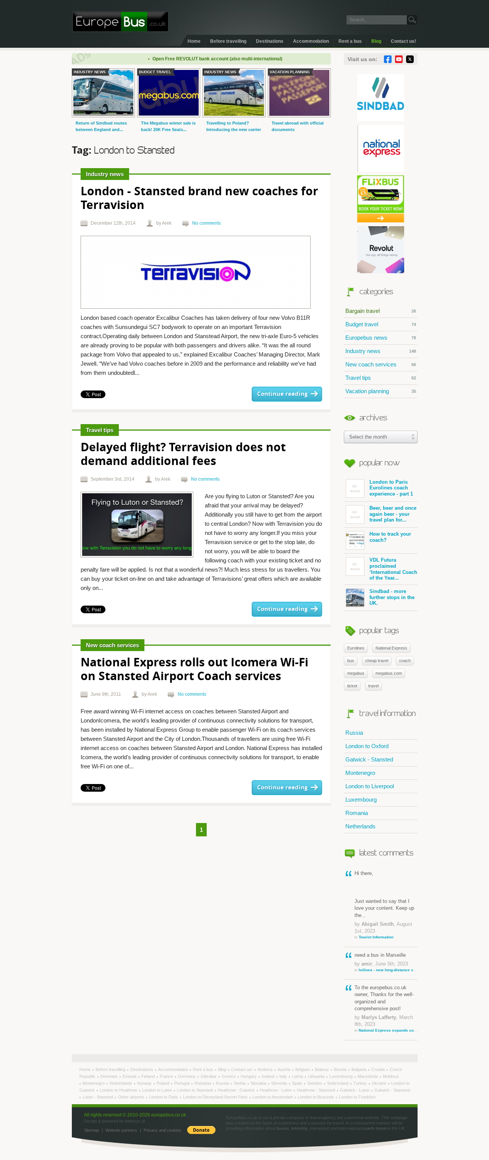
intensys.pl (135, 1121)
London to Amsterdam (273, 1097)
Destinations (269, 41)
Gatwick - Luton (355, 1090)
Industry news (380, 351)
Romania (356, 813)
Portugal (182, 1083)
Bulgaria (359, 1069)
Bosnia (341, 1069)
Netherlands (360, 826)
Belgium (303, 1069)
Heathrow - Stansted (316, 1090)
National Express (391, 648)
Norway (145, 1083)
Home (194, 41)
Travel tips (380, 377)
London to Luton (157, 1090)
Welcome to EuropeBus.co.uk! (120, 21)
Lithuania (316, 1076)
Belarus (322, 1069)
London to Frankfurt (357, 1097)
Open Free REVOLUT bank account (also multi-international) (201, 59)
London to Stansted (195, 1090)
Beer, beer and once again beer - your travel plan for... (392, 514)
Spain (297, 1083)
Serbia (240, 1083)
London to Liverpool (369, 786)
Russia (354, 732)
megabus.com (389, 673)
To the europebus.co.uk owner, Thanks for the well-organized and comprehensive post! (386, 1008)
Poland (163, 1083)
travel (373, 686)
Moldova (390, 1076)
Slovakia (259, 1083)
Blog (376, 41)
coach (405, 660)
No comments (206, 223)
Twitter (410, 59)
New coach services (380, 364)
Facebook (388, 59)
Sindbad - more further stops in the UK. (392, 597)
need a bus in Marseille (386, 962)
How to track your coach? (390, 537)
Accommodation (311, 41)
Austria (284, 1069)
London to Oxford (367, 746)
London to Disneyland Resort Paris (216, 1097)
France (167, 1076)
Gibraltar (209, 1076)
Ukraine (379, 1083)
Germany (187, 1076)
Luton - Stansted (98, 1097)
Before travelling (228, 41)
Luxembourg (361, 799)
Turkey (360, 1083)
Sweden (315, 1083)
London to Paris (164, 1097)
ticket (352, 686)
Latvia (298, 1076)
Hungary (249, 1076)
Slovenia (279, 1083)
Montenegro (360, 773)
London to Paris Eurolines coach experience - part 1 (391, 488)
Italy (283, 1076)
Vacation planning (380, 391)
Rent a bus (350, 41)
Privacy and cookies (162, 1130)
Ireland (268, 1076)
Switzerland (338, 1083)
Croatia (378, 1069)
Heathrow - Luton (276, 1090)
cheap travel (376, 660)
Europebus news (380, 337)
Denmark (109, 1076)
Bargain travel (380, 311)
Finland (148, 1076)
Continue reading (282, 394)
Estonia (130, 1076)
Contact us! (403, 41)
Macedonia (368, 1076)
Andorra (265, 1069)
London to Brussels (316, 1097)
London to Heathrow (119, 1090)
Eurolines (355, 648)
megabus (355, 673)
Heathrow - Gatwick (237, 1090)
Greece (229, 1076)
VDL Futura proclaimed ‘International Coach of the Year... (393, 569)
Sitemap (91, 1130)
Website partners (121, 1130)
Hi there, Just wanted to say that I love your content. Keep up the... (384, 904)
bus (350, 660)
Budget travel (380, 324)
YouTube (399, 59)
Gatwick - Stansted (369, 759)
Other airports (131, 1097)
